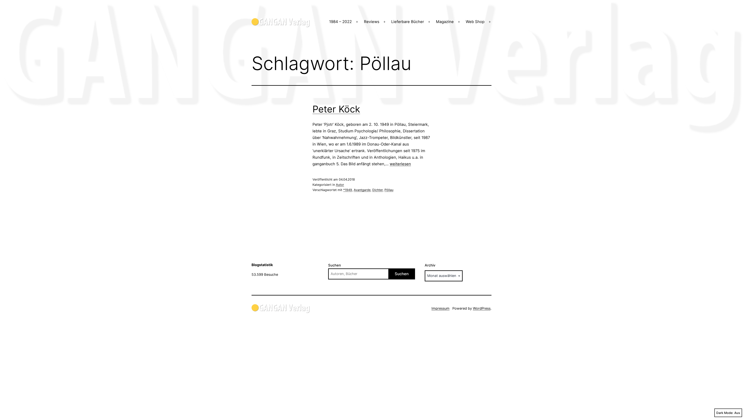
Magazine (445, 21)
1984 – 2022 (340, 21)
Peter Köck (336, 109)
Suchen (334, 265)
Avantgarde (362, 190)
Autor (340, 185)
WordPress (481, 308)
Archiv (430, 265)
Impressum (440, 308)
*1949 (347, 190)
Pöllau (388, 190)
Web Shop (475, 21)
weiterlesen (400, 164)
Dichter (377, 190)
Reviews (371, 21)
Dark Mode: (724, 413)
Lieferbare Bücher (407, 21)
